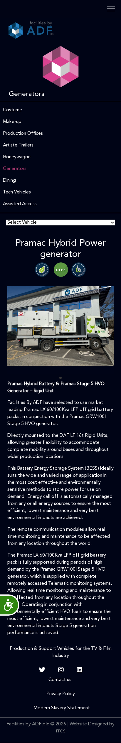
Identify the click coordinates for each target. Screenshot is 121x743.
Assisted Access (20, 204)
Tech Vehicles (17, 192)
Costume (12, 110)
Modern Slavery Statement (60, 708)
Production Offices (23, 133)
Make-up (12, 121)
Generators (14, 168)
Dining (9, 180)
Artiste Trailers (18, 145)
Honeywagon (17, 157)
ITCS (60, 731)
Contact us (60, 680)
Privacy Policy (60, 694)
